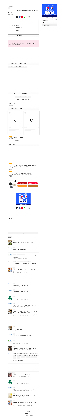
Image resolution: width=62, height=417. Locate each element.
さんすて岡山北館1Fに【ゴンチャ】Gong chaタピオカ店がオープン (25, 395)
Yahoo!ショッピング (32, 183)
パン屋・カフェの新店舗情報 (18, 360)
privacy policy (33, 411)
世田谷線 (28, 411)
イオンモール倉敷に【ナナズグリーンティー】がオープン (23, 242)
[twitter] (17, 17)
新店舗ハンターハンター (31, 414)
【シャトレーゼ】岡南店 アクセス (16, 27)
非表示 (13, 21)
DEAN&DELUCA (28, 180)
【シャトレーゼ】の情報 (15, 30)
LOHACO (32, 185)
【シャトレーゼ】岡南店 (15, 25)
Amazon (21, 185)
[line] (24, 17)
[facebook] (20, 17)
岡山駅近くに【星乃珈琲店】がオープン (20, 249)
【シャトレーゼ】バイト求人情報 (16, 28)
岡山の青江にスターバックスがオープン (20, 381)
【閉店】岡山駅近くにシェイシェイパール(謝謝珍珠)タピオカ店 (24, 348)
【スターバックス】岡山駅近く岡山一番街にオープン (22, 297)
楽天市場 (21, 183)
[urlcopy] (29, 17)
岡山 (9, 211)
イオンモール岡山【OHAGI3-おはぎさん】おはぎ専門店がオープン (25, 305)
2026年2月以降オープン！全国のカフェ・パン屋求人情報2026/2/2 (25, 263)
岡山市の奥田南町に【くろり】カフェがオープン (21, 285)
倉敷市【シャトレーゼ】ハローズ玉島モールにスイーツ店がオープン (25, 389)
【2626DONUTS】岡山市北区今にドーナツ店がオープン (23, 341)
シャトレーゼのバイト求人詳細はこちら (22, 96)
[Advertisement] (23, 54)
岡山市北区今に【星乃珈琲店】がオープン (20, 291)
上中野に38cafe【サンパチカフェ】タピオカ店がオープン (23, 374)
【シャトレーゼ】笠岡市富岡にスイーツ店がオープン (22, 335)
